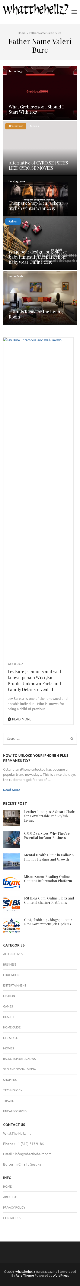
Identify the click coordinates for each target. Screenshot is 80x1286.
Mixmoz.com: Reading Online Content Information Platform (48, 878)
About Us (10, 1197)
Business (9, 964)
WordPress (61, 1275)
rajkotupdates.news (19, 1059)
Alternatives (16, 126)
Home (7, 1186)
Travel (8, 1100)
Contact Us (12, 1218)
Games (8, 1006)
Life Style (10, 1038)
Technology (16, 71)
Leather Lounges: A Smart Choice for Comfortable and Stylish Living (50, 815)
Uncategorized (17, 181)
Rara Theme (25, 1275)
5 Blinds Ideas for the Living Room (36, 314)
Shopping (10, 1080)
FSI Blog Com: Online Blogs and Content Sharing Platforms (49, 900)
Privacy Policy (14, 1207)
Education (11, 975)
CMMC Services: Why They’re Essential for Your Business (47, 835)
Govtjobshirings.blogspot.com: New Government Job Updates (48, 921)
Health (8, 1017)
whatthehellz (25, 1271)
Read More (21, 719)
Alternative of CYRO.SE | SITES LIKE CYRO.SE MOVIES (38, 165)
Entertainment (14, 985)
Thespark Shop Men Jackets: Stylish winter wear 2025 (36, 205)
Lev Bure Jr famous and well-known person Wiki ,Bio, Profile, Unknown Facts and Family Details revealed (35, 680)
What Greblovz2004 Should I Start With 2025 (36, 109)
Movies (34, 126)
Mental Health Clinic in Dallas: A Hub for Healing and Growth (49, 857)
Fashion (13, 221)
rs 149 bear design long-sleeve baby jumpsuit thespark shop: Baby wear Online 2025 (38, 257)
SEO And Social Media (19, 1069)
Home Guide (16, 276)
